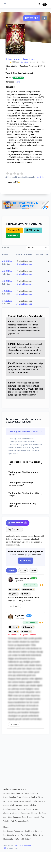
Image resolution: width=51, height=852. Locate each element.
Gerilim (34, 797)
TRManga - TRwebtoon (22, 845)
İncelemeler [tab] (18, 523)
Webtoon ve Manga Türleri (15, 789)
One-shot (18, 805)
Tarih (24, 817)
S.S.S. (16, 839)
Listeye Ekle (31, 18)
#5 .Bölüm (7, 261)
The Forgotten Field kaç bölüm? (23, 431)
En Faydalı (11, 570)
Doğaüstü (34, 793)
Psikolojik (33, 805)
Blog (41, 835)
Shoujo (35, 809)
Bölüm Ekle (13, 235)
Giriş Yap (27, 560)
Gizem (40, 797)
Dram (22, 62)
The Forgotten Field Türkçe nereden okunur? (20, 484)
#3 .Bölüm (7, 281)
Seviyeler (40, 177)
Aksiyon (6, 793)
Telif (22, 839)
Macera (42, 801)
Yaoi (42, 817)
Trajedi (29, 817)
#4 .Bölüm (7, 271)
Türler (35, 835)
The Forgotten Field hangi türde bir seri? (23, 473)
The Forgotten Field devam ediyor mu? (24, 463)
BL (23, 793)
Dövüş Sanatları (9, 797)
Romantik (21, 809)
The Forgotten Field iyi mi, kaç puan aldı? (22, 504)
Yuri (12, 821)
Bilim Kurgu (15, 793)
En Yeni (23, 570)
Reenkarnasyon (9, 809)
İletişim (28, 839)
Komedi (28, 801)
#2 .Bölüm (7, 291)
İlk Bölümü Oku (33, 230)
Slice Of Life (36, 813)
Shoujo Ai (7, 813)
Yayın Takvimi (26, 835)
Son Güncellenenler (11, 835)
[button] (39, 4)
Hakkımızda (8, 839)
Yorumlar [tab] (16, 529)
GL (4, 801)
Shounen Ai (25, 813)
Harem (9, 801)
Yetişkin (6, 821)
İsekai (15, 801)
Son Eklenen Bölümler (33, 831)
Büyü (26, 62)
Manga (6, 805)
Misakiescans (25, 261)
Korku (35, 801)
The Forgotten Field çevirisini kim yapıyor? (24, 494)
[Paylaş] (44, 18)
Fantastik (26, 797)
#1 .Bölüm (7, 301)
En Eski (33, 570)
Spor (44, 813)
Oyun (26, 805)
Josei (21, 801)
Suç (4, 817)
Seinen (28, 809)
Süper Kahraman (14, 817)
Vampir (36, 817)
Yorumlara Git (14, 230)
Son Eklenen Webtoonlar (13, 831)
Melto (18, 82)
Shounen (16, 813)
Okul (12, 805)
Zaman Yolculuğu (22, 821)
